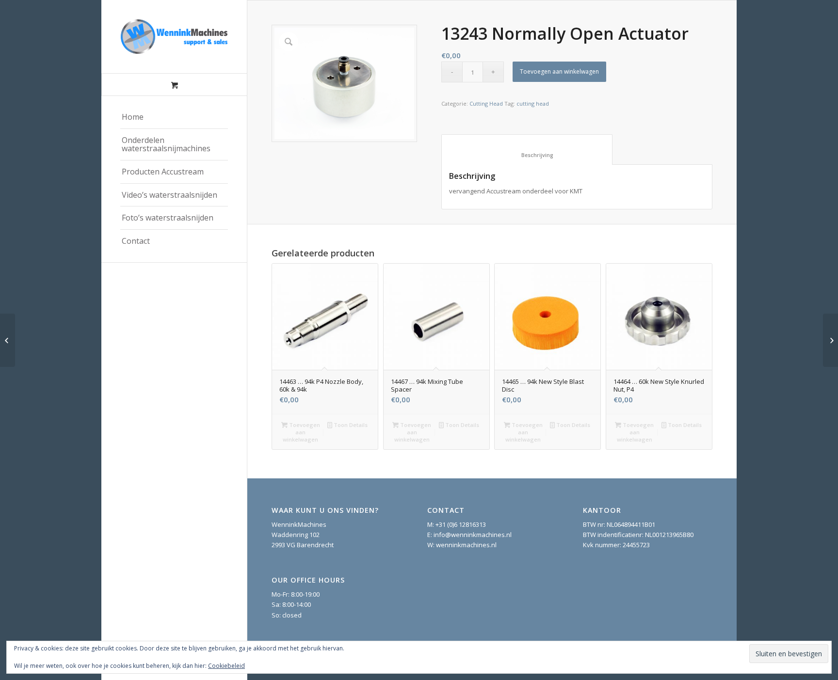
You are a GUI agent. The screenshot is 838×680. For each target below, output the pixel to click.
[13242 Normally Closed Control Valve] (7, 340)
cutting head (532, 103)
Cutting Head (486, 103)
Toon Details (350, 424)
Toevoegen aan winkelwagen (559, 71)
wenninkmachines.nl (466, 544)
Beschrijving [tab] (527, 154)
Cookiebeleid (226, 666)
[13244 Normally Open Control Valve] (830, 340)
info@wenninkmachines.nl (473, 534)
